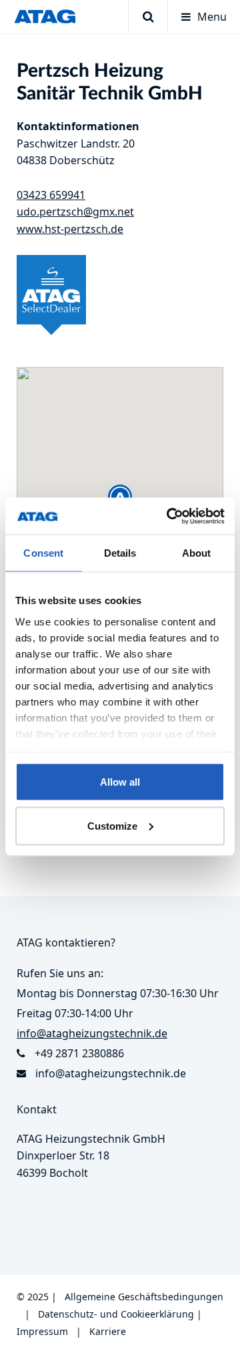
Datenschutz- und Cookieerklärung (116, 1314)
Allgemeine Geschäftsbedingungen (144, 1296)
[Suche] (147, 16)
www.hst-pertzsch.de (70, 229)
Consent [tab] (43, 553)
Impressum (42, 1331)
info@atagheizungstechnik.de (110, 1073)
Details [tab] (120, 553)
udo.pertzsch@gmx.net (75, 211)
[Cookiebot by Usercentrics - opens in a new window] (169, 516)
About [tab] (196, 553)
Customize (112, 825)
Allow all (120, 782)
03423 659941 (51, 195)
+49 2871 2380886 (79, 1053)
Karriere (107, 1331)
